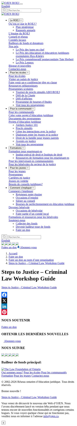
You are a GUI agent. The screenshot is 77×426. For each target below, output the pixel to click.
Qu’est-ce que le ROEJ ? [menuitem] (23, 23)
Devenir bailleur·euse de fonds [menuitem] (33, 226)
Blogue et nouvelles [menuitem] (20, 65)
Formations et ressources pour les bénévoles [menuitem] (33, 217)
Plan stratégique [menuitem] (25, 27)
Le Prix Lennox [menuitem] (25, 62)
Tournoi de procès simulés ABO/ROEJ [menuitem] (38, 92)
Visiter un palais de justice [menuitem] (23, 79)
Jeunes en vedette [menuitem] (18, 180)
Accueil (13, 253)
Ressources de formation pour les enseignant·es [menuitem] (42, 157)
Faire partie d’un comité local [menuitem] (32, 213)
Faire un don (16, 256)
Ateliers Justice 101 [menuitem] (27, 125)
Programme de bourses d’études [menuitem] (34, 101)
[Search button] (4, 10)
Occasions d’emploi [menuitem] (27, 197)
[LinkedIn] (7, 244)
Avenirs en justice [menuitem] (26, 141)
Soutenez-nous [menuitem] (17, 220)
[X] (14, 244)
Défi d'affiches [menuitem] (24, 98)
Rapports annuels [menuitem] (25, 30)
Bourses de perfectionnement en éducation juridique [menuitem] (45, 204)
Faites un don (9, 247)
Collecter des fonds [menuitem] (26, 223)
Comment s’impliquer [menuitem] (21, 191)
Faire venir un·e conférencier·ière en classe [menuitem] (33, 82)
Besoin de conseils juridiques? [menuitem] (26, 184)
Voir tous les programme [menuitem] (29, 144)
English (5, 6)
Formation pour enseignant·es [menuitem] (25, 151)
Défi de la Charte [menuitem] (25, 95)
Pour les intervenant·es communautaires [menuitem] (31, 161)
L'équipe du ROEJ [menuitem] (19, 33)
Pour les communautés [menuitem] (21, 112)
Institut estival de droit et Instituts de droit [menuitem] (39, 154)
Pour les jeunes (22, 375)
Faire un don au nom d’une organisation (31, 259)
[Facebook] (17, 244)
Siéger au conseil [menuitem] (25, 200)
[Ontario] (21, 369)
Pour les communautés (54, 372)
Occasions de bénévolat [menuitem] (29, 210)
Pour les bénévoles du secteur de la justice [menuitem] (32, 164)
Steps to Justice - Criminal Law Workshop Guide (29, 287)
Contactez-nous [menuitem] (17, 69)
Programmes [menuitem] (16, 174)
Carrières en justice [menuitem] (19, 177)
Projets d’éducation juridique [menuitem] (25, 121)
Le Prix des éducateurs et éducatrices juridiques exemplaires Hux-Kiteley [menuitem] (42, 54)
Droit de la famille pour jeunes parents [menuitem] (37, 137)
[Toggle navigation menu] (21, 3)
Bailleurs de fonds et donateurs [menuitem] (26, 43)
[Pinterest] (38, 312)
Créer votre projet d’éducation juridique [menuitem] (31, 115)
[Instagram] (3, 244)
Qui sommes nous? (12, 372)
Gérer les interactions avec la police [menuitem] (36, 131)
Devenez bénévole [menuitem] (19, 207)
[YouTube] (10, 244)
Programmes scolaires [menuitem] (21, 88)
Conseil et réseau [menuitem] (18, 36)
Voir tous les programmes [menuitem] (30, 105)
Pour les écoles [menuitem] (17, 76)
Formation (7, 375)
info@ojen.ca (51, 416)
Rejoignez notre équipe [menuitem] (29, 194)
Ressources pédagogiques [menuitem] (23, 85)
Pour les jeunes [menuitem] (17, 171)
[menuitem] (16, 20)
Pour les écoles (32, 372)
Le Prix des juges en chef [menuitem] (30, 49)
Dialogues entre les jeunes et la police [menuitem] (37, 134)
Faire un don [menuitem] (23, 229)
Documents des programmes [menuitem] (25, 118)
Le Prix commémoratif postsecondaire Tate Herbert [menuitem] (44, 59)
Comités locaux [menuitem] (17, 39)
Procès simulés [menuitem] (24, 128)
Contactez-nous (40, 375)
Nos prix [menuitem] (13, 46)
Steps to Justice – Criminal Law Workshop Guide (36, 263)
